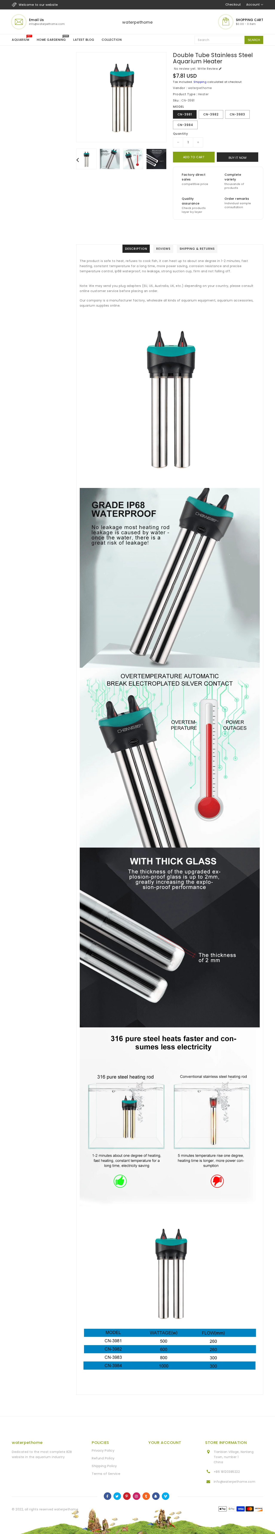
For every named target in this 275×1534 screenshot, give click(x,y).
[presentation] (77, 160)
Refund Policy (103, 1458)
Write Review (207, 69)
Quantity (180, 133)
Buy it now (237, 157)
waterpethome (137, 22)
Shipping (200, 82)
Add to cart (194, 157)
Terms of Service (106, 1473)
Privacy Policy (103, 1450)
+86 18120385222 (227, 1472)
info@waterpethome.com (234, 1481)
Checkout (233, 4)
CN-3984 (185, 125)
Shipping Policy (104, 1466)
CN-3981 (184, 114)
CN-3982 (211, 114)
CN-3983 (237, 114)
